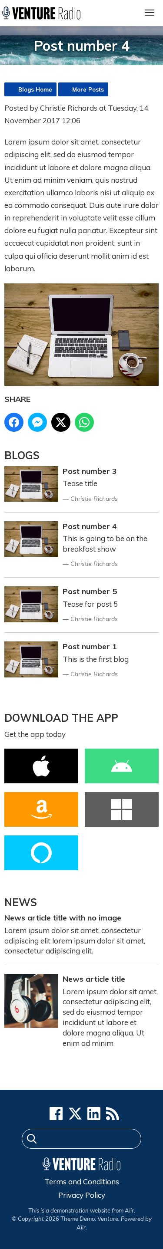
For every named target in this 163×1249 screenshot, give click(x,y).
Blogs (22, 455)
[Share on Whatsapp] (84, 422)
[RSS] (112, 1113)
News (20, 902)
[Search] (31, 1140)
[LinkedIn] (93, 1113)
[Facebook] (56, 1113)
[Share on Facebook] (13, 422)
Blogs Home (35, 89)
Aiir (81, 1227)
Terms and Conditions (81, 1181)
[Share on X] (60, 422)
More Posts (88, 89)
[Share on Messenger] (37, 422)
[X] (75, 1113)
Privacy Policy (81, 1195)
